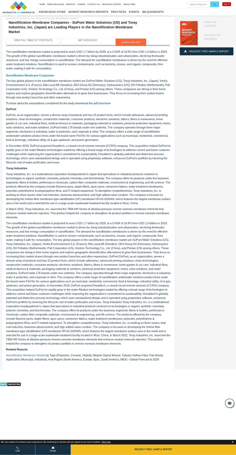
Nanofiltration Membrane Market (25, 355)
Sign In (226, 4)
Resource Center (111, 4)
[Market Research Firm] (19, 7)
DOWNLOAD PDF (131, 42)
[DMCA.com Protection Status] (10, 384)
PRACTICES (118, 11)
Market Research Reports (88, 11)
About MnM (129, 4)
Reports (70, 4)
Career (81, 4)
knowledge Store (52, 11)
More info (106, 442)
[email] (229, 403)
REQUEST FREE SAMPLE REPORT (208, 51)
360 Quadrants (153, 11)
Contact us (93, 4)
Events (134, 11)
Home (42, 4)
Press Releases (55, 4)
